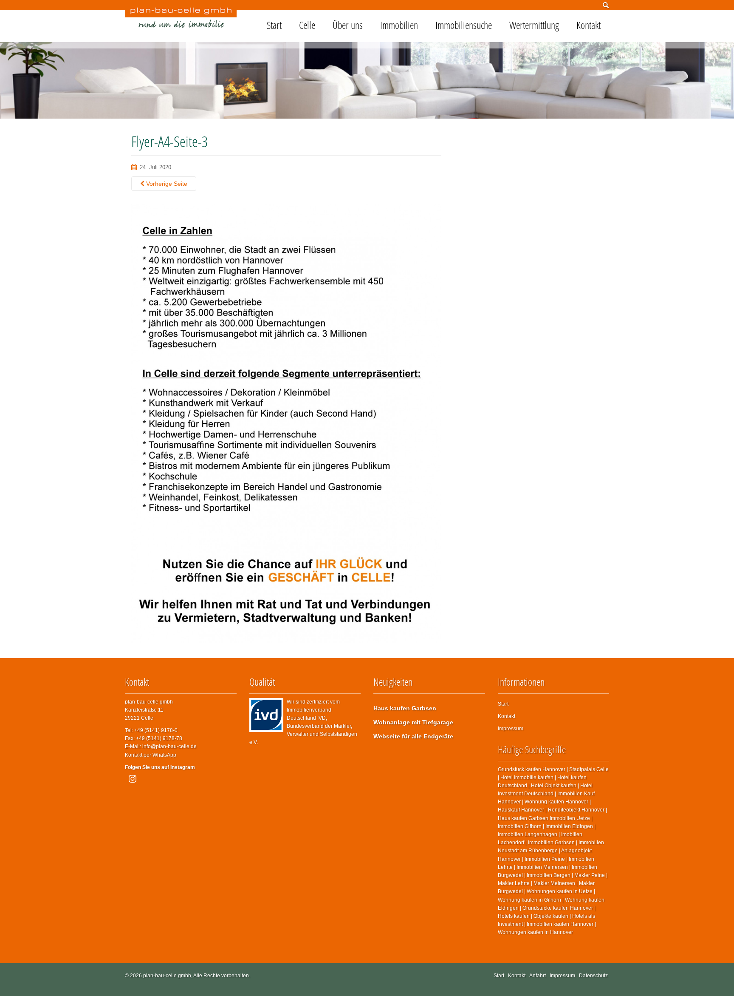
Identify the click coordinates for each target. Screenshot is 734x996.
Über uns (348, 25)
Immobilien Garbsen (551, 843)
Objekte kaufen (551, 916)
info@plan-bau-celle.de (169, 746)
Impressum (510, 729)
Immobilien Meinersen (542, 867)
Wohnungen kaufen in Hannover (535, 932)
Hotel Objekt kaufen (553, 786)
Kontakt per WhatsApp (150, 755)
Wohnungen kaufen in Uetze (560, 891)
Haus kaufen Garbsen (404, 708)
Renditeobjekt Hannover (576, 810)
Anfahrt (537, 976)
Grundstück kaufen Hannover (531, 769)
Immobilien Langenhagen (527, 834)
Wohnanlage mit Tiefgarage (413, 722)
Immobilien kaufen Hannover (560, 924)
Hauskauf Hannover (521, 810)
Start (274, 25)
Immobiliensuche (463, 25)
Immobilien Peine (545, 859)
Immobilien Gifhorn (520, 826)
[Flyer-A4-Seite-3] (286, 423)
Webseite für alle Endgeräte (413, 736)
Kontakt (588, 25)
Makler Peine (589, 875)
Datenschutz (593, 976)
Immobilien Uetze (570, 818)
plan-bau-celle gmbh (167, 976)
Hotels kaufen (514, 916)
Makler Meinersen (554, 883)
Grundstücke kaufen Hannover (557, 908)
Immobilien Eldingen (569, 826)
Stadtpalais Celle (589, 769)
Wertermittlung (534, 25)
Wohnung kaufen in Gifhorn (529, 900)
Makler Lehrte (514, 883)
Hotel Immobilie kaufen (526, 777)
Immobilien (399, 25)
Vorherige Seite (165, 183)
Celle (307, 25)
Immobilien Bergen (548, 875)
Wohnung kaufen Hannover (556, 802)
